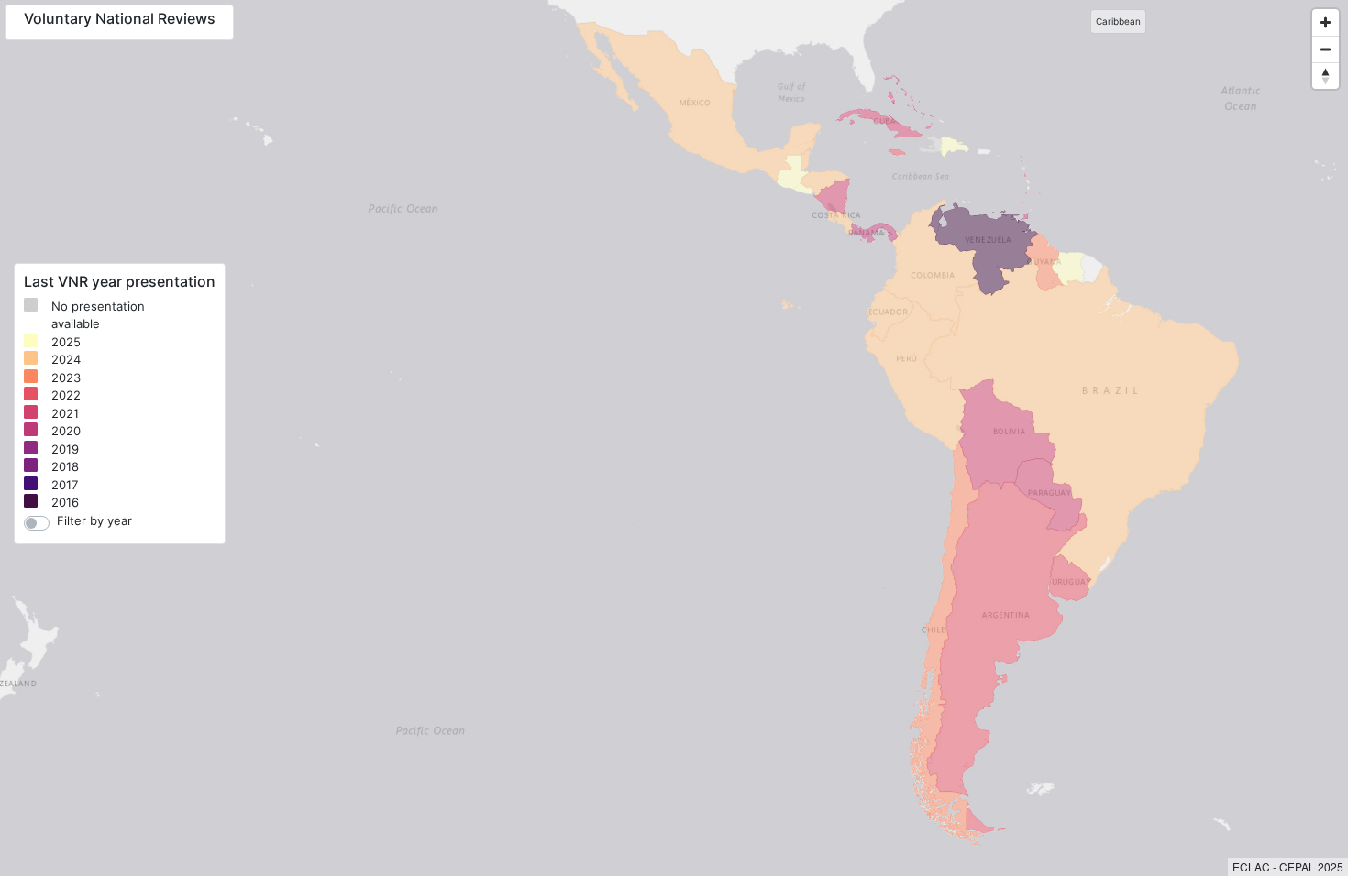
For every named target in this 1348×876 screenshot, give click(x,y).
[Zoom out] (1325, 49)
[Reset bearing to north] (1325, 75)
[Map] (674, 438)
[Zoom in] (1325, 22)
